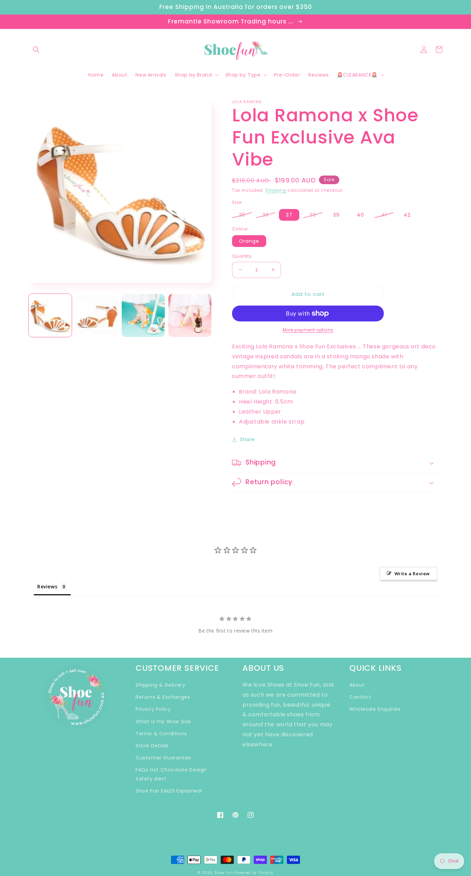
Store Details (152, 745)
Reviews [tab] (47, 586)
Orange (249, 241)
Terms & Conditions (161, 733)
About (357, 684)
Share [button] (247, 439)
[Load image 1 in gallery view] (50, 315)
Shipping (275, 190)
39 (336, 214)
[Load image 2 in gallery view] (96, 315)
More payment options (308, 330)
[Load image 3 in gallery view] (143, 315)
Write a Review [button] (412, 573)
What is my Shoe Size (163, 721)
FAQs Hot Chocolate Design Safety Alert (171, 774)
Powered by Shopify (253, 872)
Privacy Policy (153, 709)
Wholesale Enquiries (374, 709)
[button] (36, 49)
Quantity (242, 256)
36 (265, 214)
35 (242, 214)
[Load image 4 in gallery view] (189, 315)
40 (360, 214)
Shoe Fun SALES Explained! (169, 790)
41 (384, 214)
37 (289, 214)
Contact (360, 697)
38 (313, 214)
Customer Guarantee (163, 757)
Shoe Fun (223, 872)
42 (407, 214)
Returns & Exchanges (163, 697)
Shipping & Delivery (160, 684)
